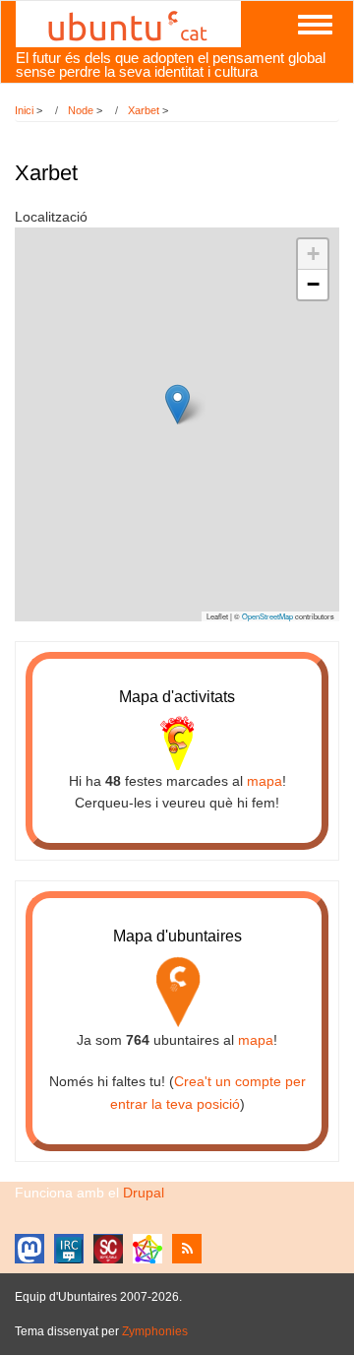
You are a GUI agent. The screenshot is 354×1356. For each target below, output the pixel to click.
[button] (177, 404)
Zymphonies (155, 1331)
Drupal (143, 1192)
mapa (264, 781)
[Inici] (128, 23)
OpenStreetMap (267, 616)
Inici (24, 110)
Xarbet (143, 110)
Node (80, 110)
